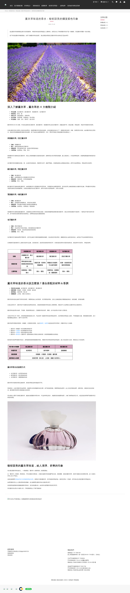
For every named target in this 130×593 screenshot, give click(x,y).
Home (6, 11)
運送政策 (10, 555)
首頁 (11, 5)
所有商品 (27, 5)
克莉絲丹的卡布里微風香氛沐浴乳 (24, 479)
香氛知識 (18, 11)
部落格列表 (12, 11)
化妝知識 (104, 28)
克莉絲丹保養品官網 (73, 5)
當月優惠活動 (18, 5)
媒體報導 (44, 5)
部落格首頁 (36, 5)
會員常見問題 (53, 5)
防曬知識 (104, 22)
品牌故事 (63, 5)
